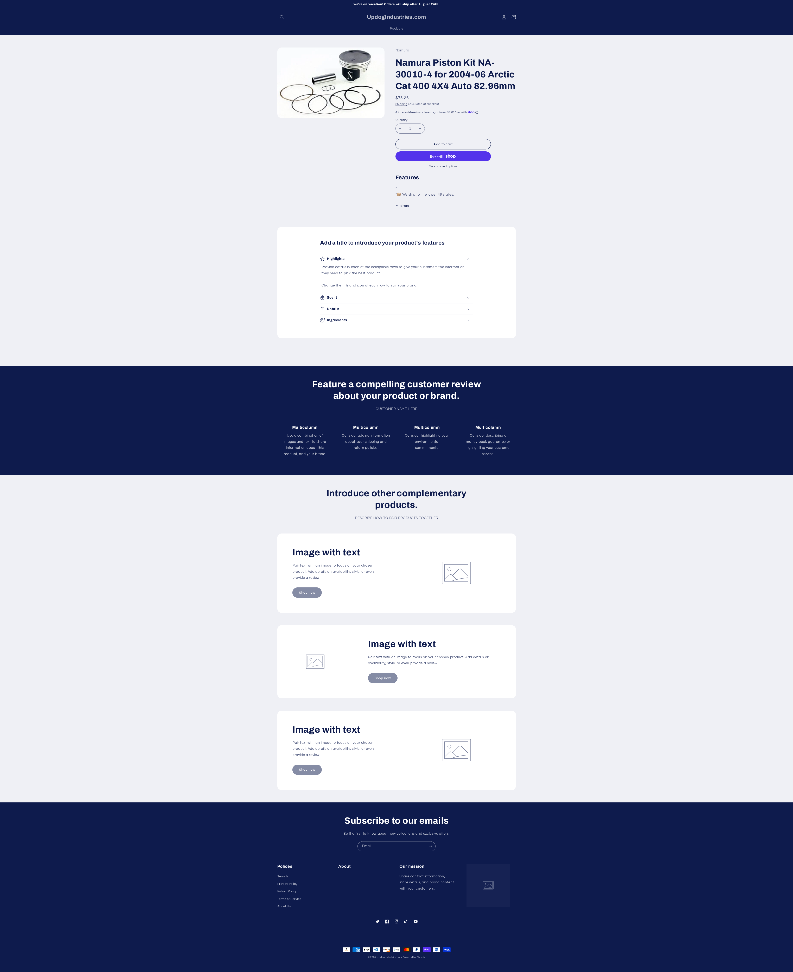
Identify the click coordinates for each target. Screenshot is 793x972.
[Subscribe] (430, 846)
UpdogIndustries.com (389, 957)
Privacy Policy (287, 883)
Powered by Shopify (414, 957)
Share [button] (404, 205)
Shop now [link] (307, 592)
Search (282, 876)
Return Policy (287, 891)
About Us (284, 906)
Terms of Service (289, 899)
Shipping (401, 104)
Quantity (401, 120)
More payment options (443, 166)
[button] (282, 17)
